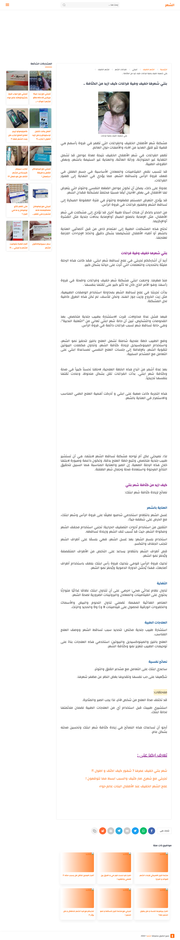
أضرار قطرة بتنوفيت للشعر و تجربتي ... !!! (18, 246)
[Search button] (64, 5)
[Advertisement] (90, 39)
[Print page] (111, 832)
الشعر (169, 5)
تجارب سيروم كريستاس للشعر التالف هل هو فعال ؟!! (17, 172)
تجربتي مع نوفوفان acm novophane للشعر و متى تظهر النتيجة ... (42, 210)
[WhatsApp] (144, 832)
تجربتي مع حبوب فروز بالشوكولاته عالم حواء (17, 96)
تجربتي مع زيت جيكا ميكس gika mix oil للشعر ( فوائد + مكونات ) (42, 97)
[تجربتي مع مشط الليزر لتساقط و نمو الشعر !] (115, 898)
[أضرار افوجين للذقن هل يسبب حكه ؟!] (78, 862)
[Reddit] (103, 832)
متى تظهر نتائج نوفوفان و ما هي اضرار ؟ (19, 210)
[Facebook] (152, 832)
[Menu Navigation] (7, 5)
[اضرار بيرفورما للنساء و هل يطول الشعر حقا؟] (152, 898)
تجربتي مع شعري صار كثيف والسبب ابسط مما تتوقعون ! (126, 778)
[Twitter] (136, 832)
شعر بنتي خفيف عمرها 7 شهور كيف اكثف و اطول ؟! (129, 771)
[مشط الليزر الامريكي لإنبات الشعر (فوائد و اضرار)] (152, 862)
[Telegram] (119, 832)
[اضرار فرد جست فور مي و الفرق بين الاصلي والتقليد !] (115, 862)
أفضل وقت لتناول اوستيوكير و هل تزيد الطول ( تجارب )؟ (41, 135)
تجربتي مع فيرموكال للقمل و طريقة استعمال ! (41, 172)
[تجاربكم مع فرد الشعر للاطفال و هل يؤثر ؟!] (78, 898)
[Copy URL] (95, 832)
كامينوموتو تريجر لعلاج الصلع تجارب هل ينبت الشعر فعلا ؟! (17, 135)
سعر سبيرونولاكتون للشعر (41, 246)
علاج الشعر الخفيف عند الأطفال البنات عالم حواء (133, 786)
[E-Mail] (128, 832)
